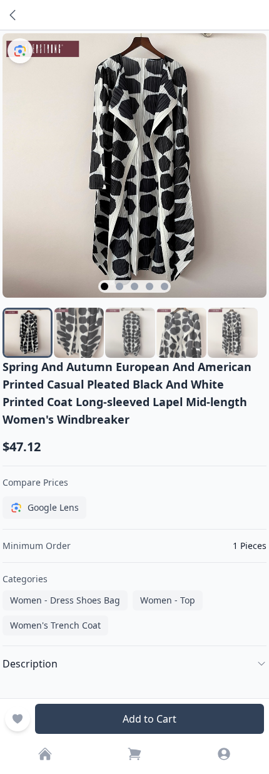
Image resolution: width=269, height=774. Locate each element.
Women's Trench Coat (55, 625)
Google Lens (53, 507)
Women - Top (167, 600)
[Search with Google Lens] (20, 50)
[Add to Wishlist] (17, 718)
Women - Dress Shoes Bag (65, 600)
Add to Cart (149, 719)
